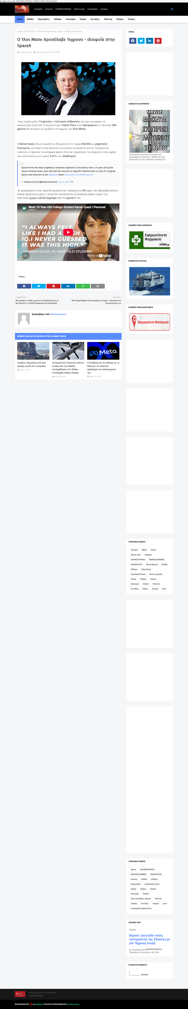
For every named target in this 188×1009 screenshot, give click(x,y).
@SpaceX (53, 174)
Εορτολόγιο (93, 9)
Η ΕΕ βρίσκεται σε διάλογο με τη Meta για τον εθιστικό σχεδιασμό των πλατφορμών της (103, 367)
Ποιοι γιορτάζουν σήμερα (141, 899)
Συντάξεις (135, 589)
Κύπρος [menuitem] (131, 19)
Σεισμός (104, 9)
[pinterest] (158, 41)
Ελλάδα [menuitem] (30, 19)
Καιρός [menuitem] (83, 19)
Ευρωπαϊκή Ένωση (138, 574)
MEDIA (144, 550)
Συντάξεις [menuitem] (95, 19)
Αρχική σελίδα (22, 31)
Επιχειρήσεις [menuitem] (43, 19)
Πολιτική (156, 584)
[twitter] (141, 41)
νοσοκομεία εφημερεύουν (141, 908)
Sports (153, 550)
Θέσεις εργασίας (155, 574)
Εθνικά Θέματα (152, 564)
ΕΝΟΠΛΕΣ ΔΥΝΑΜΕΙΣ (156, 560)
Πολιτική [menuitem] (108, 19)
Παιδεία (146, 584)
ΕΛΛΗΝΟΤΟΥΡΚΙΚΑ (63, 9)
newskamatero (25, 52)
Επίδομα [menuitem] (57, 19)
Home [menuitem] (19, 19)
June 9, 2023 (63, 182)
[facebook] (132, 41)
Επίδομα (134, 569)
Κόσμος (33, 31)
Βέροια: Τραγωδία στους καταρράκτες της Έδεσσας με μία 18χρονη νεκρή (149, 939)
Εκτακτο (49, 9)
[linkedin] (149, 41)
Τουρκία (155, 589)
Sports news (79, 9)
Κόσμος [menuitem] (120, 19)
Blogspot (39, 1004)
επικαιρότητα (73, 1004)
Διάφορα (148, 555)
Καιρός (133, 579)
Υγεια (164, 589)
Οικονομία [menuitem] (70, 19)
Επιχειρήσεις (146, 569)
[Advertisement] (151, 73)
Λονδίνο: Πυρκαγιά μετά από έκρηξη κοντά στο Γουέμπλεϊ (31, 364)
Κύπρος (153, 579)
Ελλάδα (164, 564)
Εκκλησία (38, 9)
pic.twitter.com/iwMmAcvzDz (79, 174)
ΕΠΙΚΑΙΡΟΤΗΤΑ (136, 564)
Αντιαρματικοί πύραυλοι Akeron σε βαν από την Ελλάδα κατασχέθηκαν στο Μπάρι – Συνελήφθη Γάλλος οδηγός (68, 367)
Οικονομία (135, 584)
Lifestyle (134, 550)
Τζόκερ (145, 589)
